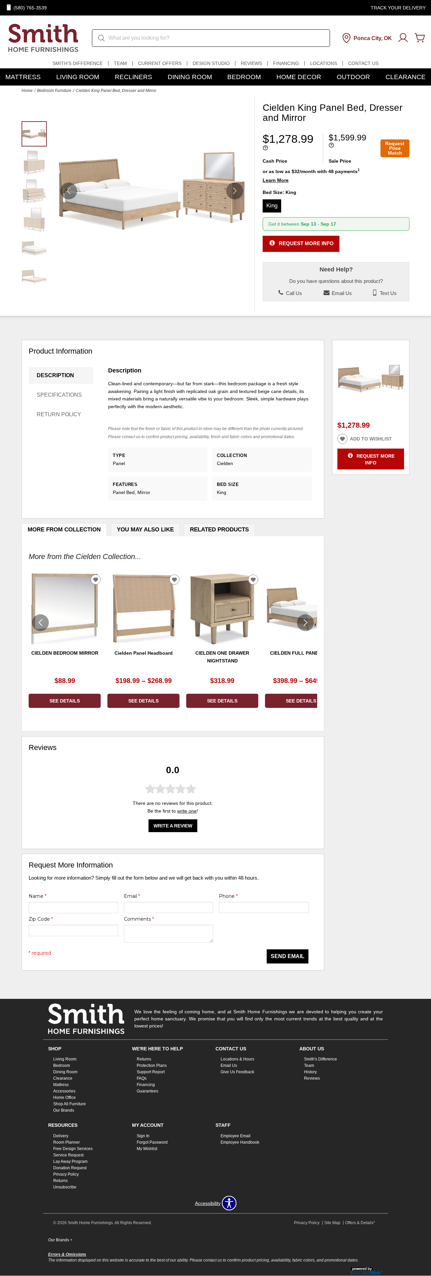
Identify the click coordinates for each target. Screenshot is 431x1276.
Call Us (293, 293)
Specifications (59, 395)
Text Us (387, 293)
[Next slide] (305, 622)
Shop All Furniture (69, 1104)
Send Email (287, 956)
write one (187, 811)
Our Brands (63, 1110)
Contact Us (363, 63)
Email (132, 896)
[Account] (403, 38)
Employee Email (236, 1136)
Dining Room (190, 76)
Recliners (133, 76)
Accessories (64, 1091)
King (271, 205)
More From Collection (64, 529)
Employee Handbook (240, 1142)
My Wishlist (147, 1148)
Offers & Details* (360, 1222)
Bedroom (244, 76)
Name (37, 896)
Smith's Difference (78, 63)
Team (120, 63)
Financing (286, 63)
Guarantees (147, 1091)
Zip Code (41, 919)
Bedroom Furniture (54, 90)
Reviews (251, 63)
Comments (139, 919)
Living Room (77, 76)
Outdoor (353, 76)
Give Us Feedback (237, 1072)
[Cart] (420, 38)
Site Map (332, 1222)
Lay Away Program (70, 1161)
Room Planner (66, 1142)
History (310, 1072)
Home (27, 90)
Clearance (406, 76)
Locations (323, 63)
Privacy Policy (66, 1174)
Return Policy (59, 414)
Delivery (60, 1136)
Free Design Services (73, 1148)
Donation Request (70, 1168)
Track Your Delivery (398, 7)
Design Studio (211, 63)
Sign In (143, 1136)
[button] (234, 191)
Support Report (151, 1072)
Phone (228, 896)
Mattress (23, 76)
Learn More (276, 180)
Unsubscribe (64, 1187)
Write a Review (173, 826)
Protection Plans (152, 1065)
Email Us (341, 293)
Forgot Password (152, 1142)
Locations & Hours (237, 1059)
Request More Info (306, 243)
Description (55, 375)
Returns (144, 1059)
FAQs (141, 1078)
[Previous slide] (40, 622)
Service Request (68, 1155)
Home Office (64, 1097)
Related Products (219, 529)
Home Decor (298, 76)
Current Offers (159, 63)
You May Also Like (145, 529)
